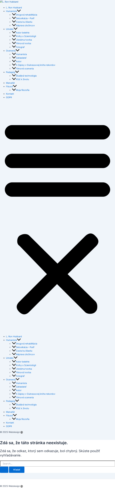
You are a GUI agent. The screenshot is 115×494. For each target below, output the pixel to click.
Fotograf (20, 47)
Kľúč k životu (22, 79)
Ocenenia (11, 50)
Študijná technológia (26, 75)
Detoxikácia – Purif (25, 18)
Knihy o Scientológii (26, 36)
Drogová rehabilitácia (26, 14)
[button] (57, 216)
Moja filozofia (22, 90)
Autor (18, 61)
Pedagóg (10, 72)
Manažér (10, 83)
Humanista (11, 11)
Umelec (10, 29)
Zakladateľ (21, 58)
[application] (19, 11)
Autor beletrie (22, 32)
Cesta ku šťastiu (24, 22)
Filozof (9, 86)
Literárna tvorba (24, 39)
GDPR (9, 97)
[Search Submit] (4, 470)
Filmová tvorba (23, 43)
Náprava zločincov (25, 25)
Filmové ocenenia (25, 68)
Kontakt (10, 93)
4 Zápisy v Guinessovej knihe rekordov (35, 65)
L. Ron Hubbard (14, 7)
